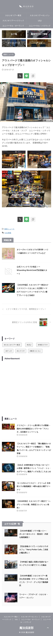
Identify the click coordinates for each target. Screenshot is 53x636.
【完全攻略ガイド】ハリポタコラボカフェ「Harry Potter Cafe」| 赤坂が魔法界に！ (33, 549)
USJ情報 (8, 233)
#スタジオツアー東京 (12, 345)
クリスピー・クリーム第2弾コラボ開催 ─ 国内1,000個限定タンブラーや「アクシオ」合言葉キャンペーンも (33, 428)
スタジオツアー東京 (13, 15)
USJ (40, 21)
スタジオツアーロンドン (40, 15)
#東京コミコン (35, 351)
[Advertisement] (26, 388)
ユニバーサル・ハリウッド (40, 26)
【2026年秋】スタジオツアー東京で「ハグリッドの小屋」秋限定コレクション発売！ (33, 504)
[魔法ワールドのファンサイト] (26, 6)
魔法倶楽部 (26, 627)
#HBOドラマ (43, 345)
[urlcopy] (33, 75)
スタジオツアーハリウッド (13, 20)
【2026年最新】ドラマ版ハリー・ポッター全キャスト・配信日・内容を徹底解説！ (33, 534)
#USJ (29, 345)
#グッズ (9, 351)
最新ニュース (9, 229)
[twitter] (20, 75)
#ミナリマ (21, 351)
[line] (26, 75)
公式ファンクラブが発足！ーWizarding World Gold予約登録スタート (32, 270)
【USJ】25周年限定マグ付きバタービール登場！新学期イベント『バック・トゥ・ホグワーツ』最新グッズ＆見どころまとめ (34, 468)
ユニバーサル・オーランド (13, 26)
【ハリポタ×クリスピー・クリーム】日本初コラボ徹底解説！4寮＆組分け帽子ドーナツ (33, 486)
